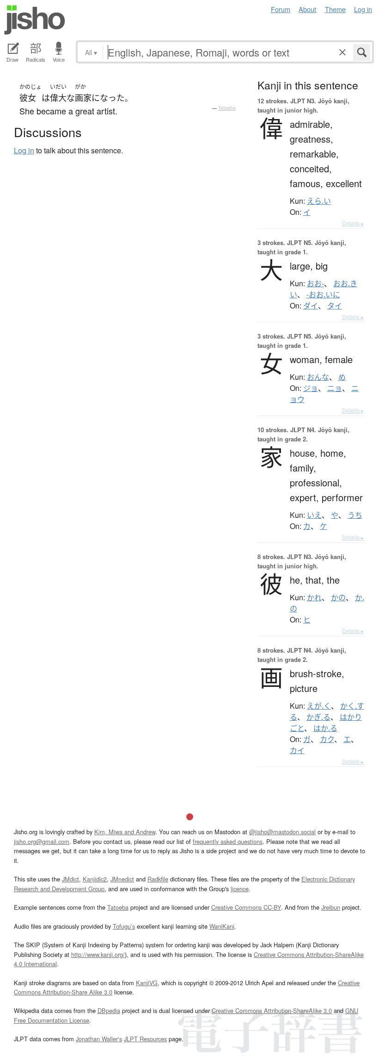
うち (355, 515)
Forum (280, 9)
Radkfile (157, 879)
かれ (314, 597)
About (307, 9)
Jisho (34, 20)
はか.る (325, 728)
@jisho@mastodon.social (282, 831)
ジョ (310, 388)
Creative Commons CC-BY (246, 907)
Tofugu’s (124, 926)
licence (240, 888)
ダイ (310, 306)
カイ (297, 750)
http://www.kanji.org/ (98, 954)
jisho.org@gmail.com (41, 841)
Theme (335, 9)
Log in (363, 9)
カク (327, 739)
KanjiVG (147, 982)
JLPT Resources (145, 1038)
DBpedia (109, 1010)
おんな (318, 377)
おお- (315, 283)
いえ (314, 515)
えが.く (319, 706)
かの (338, 597)
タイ (334, 306)
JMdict (70, 879)
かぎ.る (318, 717)
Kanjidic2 (95, 879)
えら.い (319, 201)
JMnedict (122, 879)
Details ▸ (353, 223)
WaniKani (221, 926)
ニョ (334, 388)
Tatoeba (227, 108)
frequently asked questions (228, 841)
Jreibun (330, 907)
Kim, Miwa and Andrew (124, 831)
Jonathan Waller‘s (99, 1038)
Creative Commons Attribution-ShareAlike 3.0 (272, 1010)
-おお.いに (323, 294)
